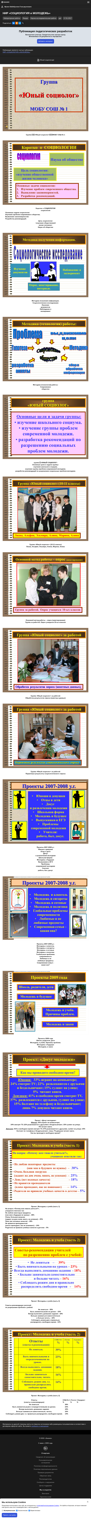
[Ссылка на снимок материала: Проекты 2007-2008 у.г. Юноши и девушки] (45, 811)
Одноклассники (45, 1497)
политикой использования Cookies (48, 1505)
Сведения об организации (45, 1457)
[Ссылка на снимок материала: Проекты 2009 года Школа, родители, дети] (45, 1003)
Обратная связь (45, 1476)
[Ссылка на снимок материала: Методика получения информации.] (45, 265)
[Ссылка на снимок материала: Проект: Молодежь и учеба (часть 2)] (45, 1265)
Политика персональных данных (45, 1469)
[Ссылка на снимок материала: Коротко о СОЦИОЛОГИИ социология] (45, 172)
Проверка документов (45, 1472)
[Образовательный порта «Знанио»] (5, 2)
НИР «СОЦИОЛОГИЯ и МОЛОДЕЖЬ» (16, 52)
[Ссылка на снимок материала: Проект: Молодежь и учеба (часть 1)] (45, 1171)
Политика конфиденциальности (45, 1466)
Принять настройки (9, 1515)
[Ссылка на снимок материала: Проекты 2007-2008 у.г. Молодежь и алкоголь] (45, 908)
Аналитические (23, 1510)
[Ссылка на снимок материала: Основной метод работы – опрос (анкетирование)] (45, 584)
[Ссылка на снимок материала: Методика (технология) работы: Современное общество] (45, 349)
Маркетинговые (35, 1510)
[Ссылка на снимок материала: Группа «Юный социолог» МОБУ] (45, 99)
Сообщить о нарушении (45, 1482)
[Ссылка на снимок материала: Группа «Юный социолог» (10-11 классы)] (45, 509)
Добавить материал (45, 41)
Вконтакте (45, 1493)
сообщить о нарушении (39, 1426)
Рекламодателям (45, 1479)
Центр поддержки (45, 1485)
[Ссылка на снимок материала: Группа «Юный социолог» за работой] (45, 660)
